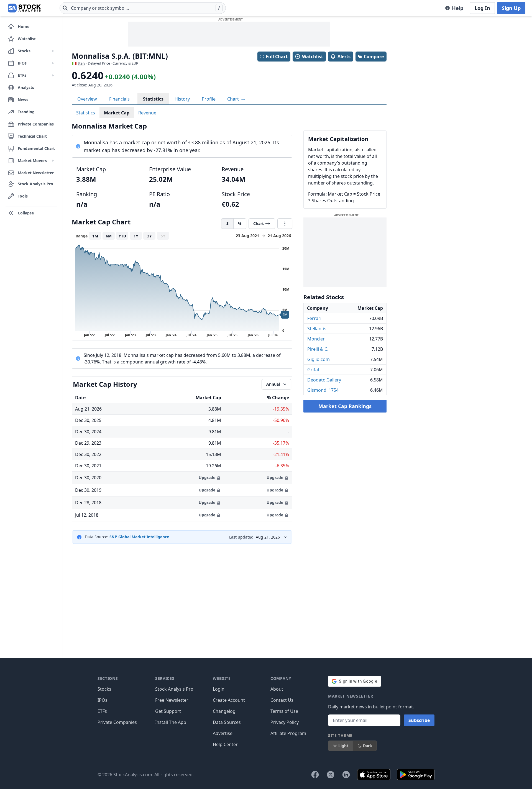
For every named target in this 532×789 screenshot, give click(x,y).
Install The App (170, 722)
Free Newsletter (171, 700)
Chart (233, 99)
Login (218, 689)
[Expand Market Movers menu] (53, 160)
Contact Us (281, 700)
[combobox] (143, 8)
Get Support (168, 711)
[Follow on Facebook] (315, 774)
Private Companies (117, 722)
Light (343, 745)
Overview (87, 99)
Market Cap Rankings (345, 406)
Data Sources (227, 722)
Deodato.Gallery (324, 380)
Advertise (222, 733)
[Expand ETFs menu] (53, 75)
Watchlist (312, 56)
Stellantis (316, 329)
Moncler (316, 339)
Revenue (147, 113)
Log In (482, 8)
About (276, 689)
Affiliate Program (288, 733)
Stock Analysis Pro (174, 689)
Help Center (225, 744)
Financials (119, 99)
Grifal (313, 370)
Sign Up (511, 8)
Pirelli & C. (317, 349)
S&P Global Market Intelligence (139, 536)
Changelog (224, 711)
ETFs (102, 711)
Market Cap (116, 113)
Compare (374, 56)
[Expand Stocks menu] (53, 51)
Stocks (104, 689)
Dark (367, 745)
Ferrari (314, 318)
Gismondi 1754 (323, 390)
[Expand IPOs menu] (53, 63)
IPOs (103, 700)
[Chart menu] (284, 223)
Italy (81, 63)
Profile (209, 99)
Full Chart (277, 56)
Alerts (344, 56)
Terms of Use (284, 711)
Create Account (229, 700)
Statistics (153, 99)
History (182, 99)
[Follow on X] (330, 774)
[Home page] (24, 8)
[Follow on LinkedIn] (346, 774)
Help (457, 8)
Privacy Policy (284, 722)
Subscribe (419, 720)
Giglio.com (318, 359)
